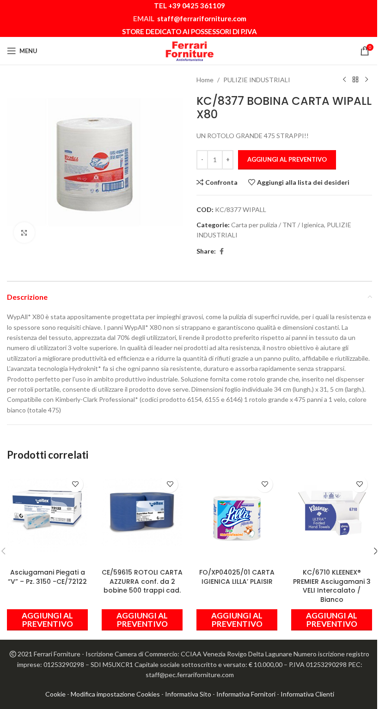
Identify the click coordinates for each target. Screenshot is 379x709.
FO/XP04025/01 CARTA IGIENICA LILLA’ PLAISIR (237, 577)
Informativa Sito (188, 694)
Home (205, 80)
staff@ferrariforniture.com (201, 18)
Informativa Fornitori (245, 694)
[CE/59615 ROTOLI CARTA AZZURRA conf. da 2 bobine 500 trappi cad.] (142, 512)
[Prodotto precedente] (344, 79)
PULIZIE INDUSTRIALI (256, 80)
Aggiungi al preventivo (287, 159)
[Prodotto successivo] (366, 79)
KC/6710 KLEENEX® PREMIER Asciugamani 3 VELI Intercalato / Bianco (332, 586)
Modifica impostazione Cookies (115, 694)
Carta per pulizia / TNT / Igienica (277, 225)
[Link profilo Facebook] (221, 251)
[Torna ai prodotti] (355, 79)
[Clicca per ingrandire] (24, 232)
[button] (47, 619)
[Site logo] (189, 50)
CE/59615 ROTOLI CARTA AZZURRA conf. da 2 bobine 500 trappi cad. (142, 581)
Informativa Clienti (307, 694)
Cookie (55, 694)
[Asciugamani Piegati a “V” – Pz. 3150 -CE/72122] (47, 512)
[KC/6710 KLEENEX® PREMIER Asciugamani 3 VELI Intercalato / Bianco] (331, 512)
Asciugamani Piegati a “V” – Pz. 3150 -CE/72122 (47, 577)
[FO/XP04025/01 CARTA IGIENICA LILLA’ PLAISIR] (236, 512)
